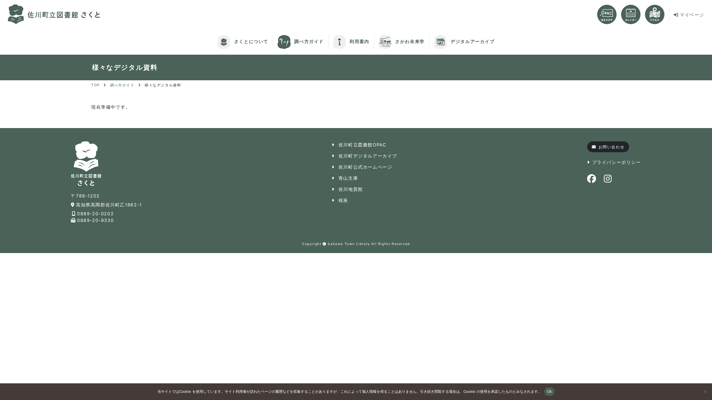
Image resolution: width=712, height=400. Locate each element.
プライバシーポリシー (616, 162)
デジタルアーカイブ (472, 41)
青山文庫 (348, 178)
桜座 (343, 200)
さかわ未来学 (409, 41)
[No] (705, 391)
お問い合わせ (612, 146)
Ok (549, 391)
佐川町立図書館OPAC (362, 145)
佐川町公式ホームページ (365, 167)
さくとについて (250, 41)
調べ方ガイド (308, 41)
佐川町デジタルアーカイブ (367, 156)
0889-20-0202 (95, 213)
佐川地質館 (350, 189)
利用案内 (358, 41)
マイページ (692, 15)
